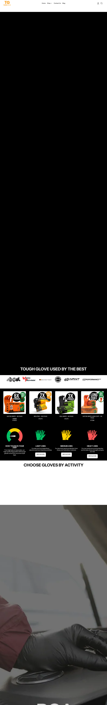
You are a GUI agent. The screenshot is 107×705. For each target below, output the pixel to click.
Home (44, 3)
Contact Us (57, 3)
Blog (63, 3)
